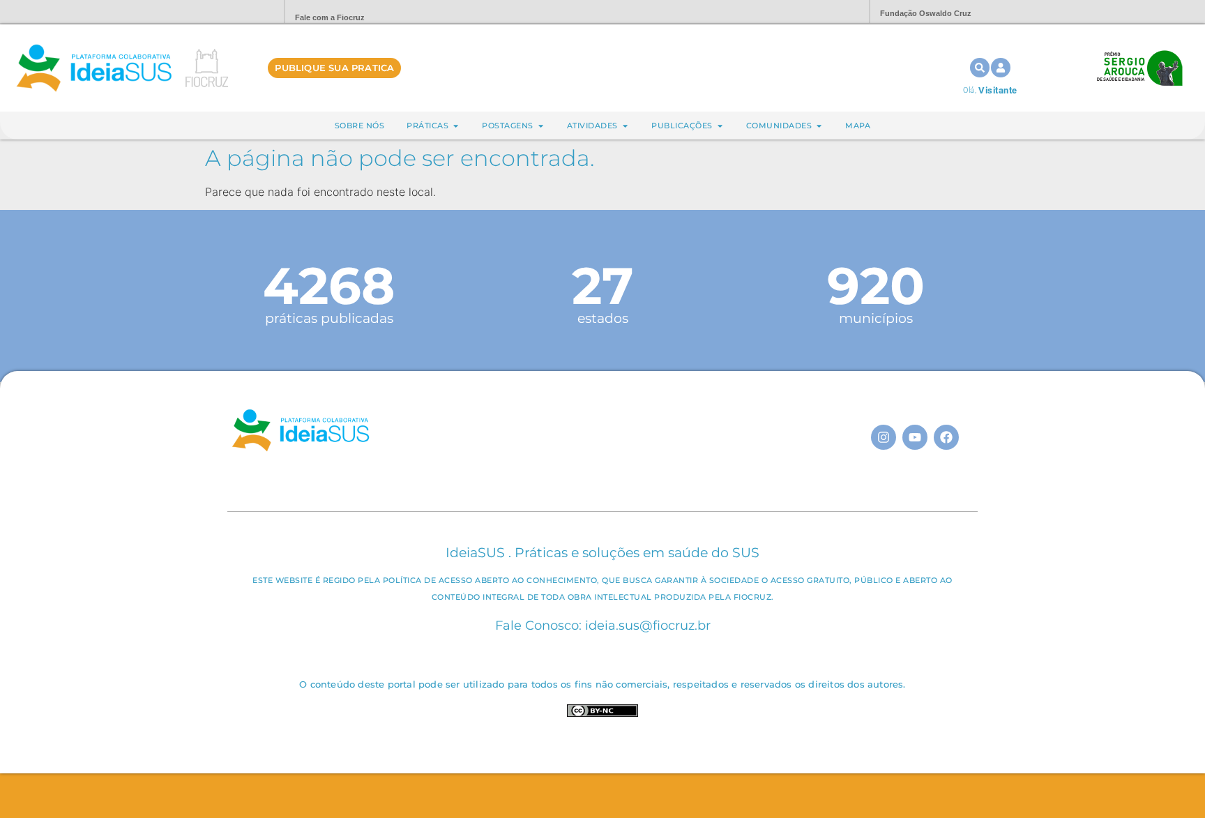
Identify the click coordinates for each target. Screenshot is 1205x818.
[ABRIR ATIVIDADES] (625, 126)
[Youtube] (914, 437)
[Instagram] (883, 437)
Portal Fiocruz (240, 12)
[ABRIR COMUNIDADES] (819, 126)
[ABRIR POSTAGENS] (541, 126)
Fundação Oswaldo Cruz (925, 13)
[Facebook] (946, 437)
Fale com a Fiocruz (330, 17)
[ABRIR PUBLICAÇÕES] (720, 126)
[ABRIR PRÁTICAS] (456, 126)
